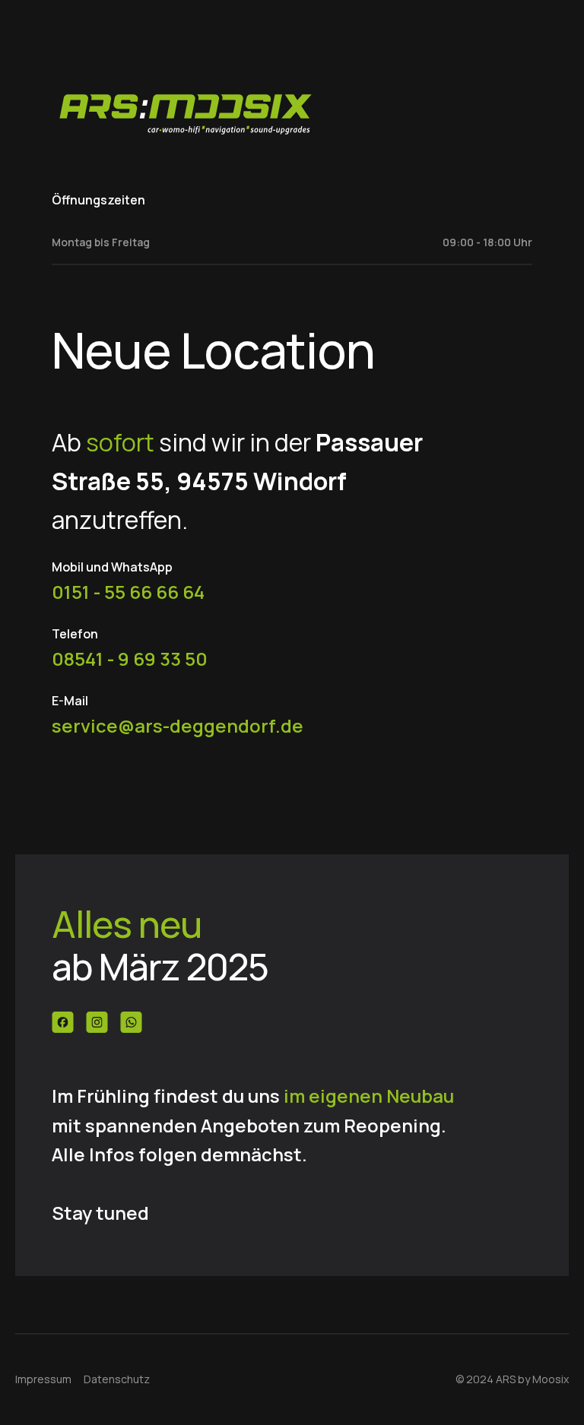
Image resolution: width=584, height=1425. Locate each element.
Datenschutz (117, 1379)
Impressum (43, 1379)
